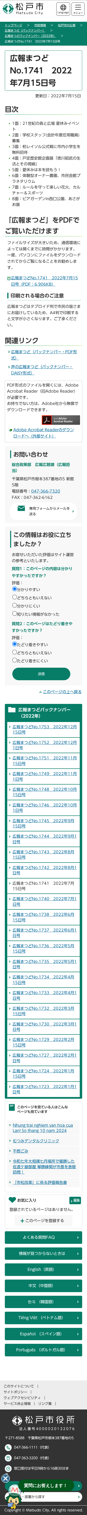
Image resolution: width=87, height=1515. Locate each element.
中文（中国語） (42, 1286)
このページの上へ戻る (62, 692)
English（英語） (42, 1269)
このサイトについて (19, 1386)
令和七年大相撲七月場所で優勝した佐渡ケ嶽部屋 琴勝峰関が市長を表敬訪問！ (44, 1166)
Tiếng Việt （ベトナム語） (41, 1318)
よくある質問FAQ (39, 1237)
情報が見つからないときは (42, 1253)
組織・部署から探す (29, 1497)
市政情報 (40, 25)
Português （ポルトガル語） (42, 1350)
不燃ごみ (20, 1151)
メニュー (78, 13)
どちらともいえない (34, 598)
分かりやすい (28, 590)
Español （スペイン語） (42, 1334)
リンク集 (45, 1403)
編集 (76, 1200)
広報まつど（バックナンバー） (25, 30)
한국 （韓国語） (42, 1302)
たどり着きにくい (32, 661)
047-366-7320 (45, 491)
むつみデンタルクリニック (36, 1141)
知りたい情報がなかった (38, 614)
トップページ (13, 25)
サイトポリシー (15, 1392)
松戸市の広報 (66, 25)
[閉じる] (5, 1478)
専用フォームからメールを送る (49, 511)
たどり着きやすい (32, 645)
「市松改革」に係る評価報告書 (40, 1182)
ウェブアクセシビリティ (22, 1398)
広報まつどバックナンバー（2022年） (30, 35)
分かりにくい (28, 606)
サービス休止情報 (17, 1403)
